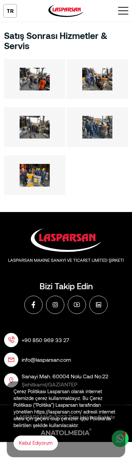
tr (10, 10)
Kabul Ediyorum (35, 443)
